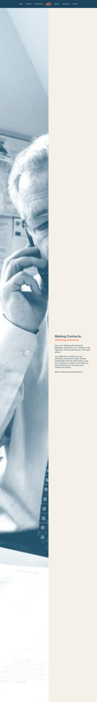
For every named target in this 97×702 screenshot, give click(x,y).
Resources (66, 4)
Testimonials (38, 4)
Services (28, 4)
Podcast (57, 4)
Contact (75, 4)
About (21, 4)
